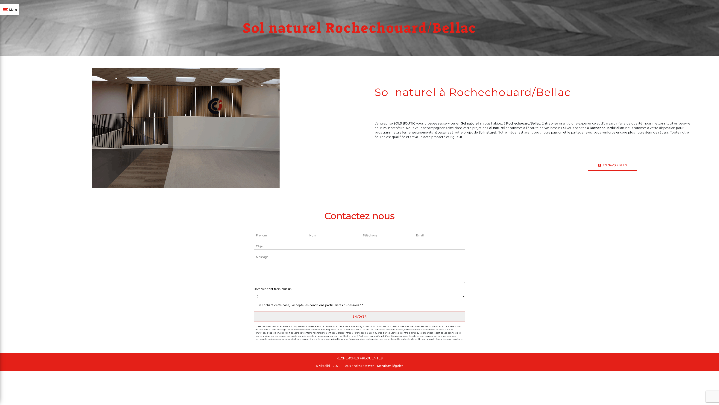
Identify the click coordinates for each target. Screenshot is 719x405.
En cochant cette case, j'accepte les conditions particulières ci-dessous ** (310, 305)
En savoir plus (614, 165)
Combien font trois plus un (273, 289)
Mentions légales (389, 366)
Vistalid (324, 366)
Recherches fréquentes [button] (359, 358)
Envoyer (359, 316)
